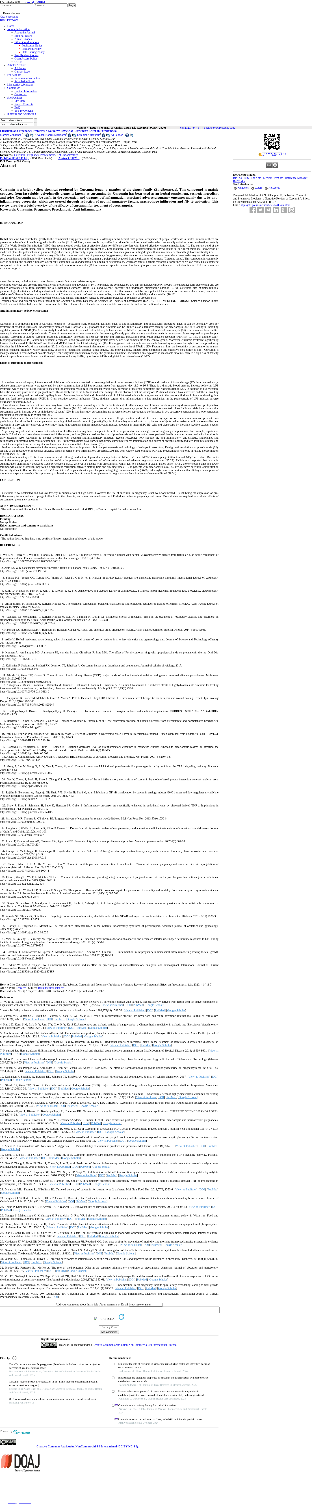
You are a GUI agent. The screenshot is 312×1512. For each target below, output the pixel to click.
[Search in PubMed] (31, 136)
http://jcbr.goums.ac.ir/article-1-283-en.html (265, 205)
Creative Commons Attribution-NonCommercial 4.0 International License (134, 1344)
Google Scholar (154, 1004)
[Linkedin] (276, 210)
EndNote (256, 177)
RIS (246, 177)
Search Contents (23, 104)
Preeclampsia (47, 154)
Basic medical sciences (51, 987)
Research (21, 987)
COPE (18, 61)
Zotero (259, 187)
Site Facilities (14, 97)
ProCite (278, 177)
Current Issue (22, 71)
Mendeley (243, 187)
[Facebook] (253, 210)
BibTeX (237, 177)
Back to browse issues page (219, 127)
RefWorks (239, 181)
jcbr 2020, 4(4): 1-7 (190, 127)
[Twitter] (260, 210)
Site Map (19, 100)
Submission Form (24, 81)
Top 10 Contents (23, 110)
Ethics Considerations (26, 42)
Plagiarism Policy (32, 48)
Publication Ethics (32, 45)
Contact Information (25, 91)
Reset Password (9, 19)
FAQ (17, 107)
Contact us (20, 94)
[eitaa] (291, 210)
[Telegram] (268, 210)
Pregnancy (33, 154)
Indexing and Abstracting (21, 113)
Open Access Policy (25, 58)
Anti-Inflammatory (67, 154)
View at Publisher (113, 1004)
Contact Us (13, 87)
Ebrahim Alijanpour (88, 134)
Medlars (267, 177)
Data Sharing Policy (33, 52)
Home (10, 25)
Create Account (9, 16)
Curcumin (19, 154)
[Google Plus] (284, 210)
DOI (128, 1004)
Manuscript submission (20, 84)
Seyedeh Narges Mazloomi (50, 134)
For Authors (14, 74)
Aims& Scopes (23, 39)
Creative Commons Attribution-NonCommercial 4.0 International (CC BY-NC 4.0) (87, 1446)
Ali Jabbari (117, 134)
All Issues (20, 68)
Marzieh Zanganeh (10, 134)
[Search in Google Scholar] (27, 136)
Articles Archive (16, 65)
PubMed (138, 1004)
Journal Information (18, 29)
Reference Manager (296, 177)
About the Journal (24, 32)
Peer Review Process (26, 55)
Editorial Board (23, 35)
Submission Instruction (27, 78)
